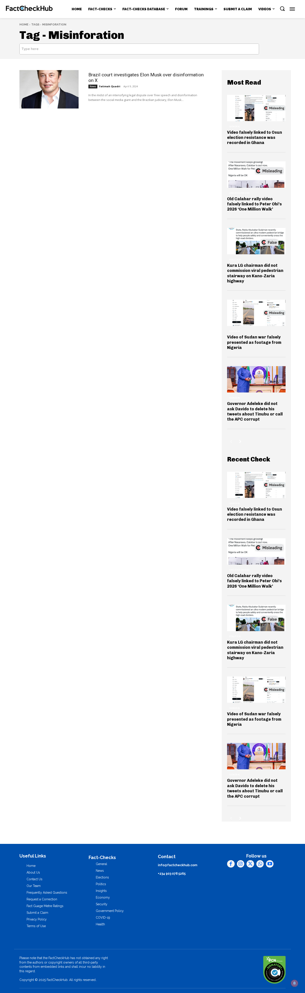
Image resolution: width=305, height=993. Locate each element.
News (93, 86)
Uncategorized (239, 193)
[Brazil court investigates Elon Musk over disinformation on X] (49, 89)
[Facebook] (231, 864)
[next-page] (240, 441)
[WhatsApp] (260, 864)
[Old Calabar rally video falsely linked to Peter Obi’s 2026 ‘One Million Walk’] (256, 174)
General (234, 126)
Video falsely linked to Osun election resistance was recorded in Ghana (254, 137)
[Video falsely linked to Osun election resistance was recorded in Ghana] (256, 108)
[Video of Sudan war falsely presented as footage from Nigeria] (256, 313)
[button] (282, 8)
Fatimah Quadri (109, 86)
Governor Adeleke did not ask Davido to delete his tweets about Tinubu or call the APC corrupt (255, 411)
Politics (235, 260)
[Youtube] (270, 864)
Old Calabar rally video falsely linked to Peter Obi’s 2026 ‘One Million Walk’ (254, 204)
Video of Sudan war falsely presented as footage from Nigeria (254, 342)
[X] (250, 864)
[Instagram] (240, 864)
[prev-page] (231, 441)
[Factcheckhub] (29, 9)
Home (23, 24)
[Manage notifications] (294, 983)
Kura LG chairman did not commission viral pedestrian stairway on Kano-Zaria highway (255, 273)
